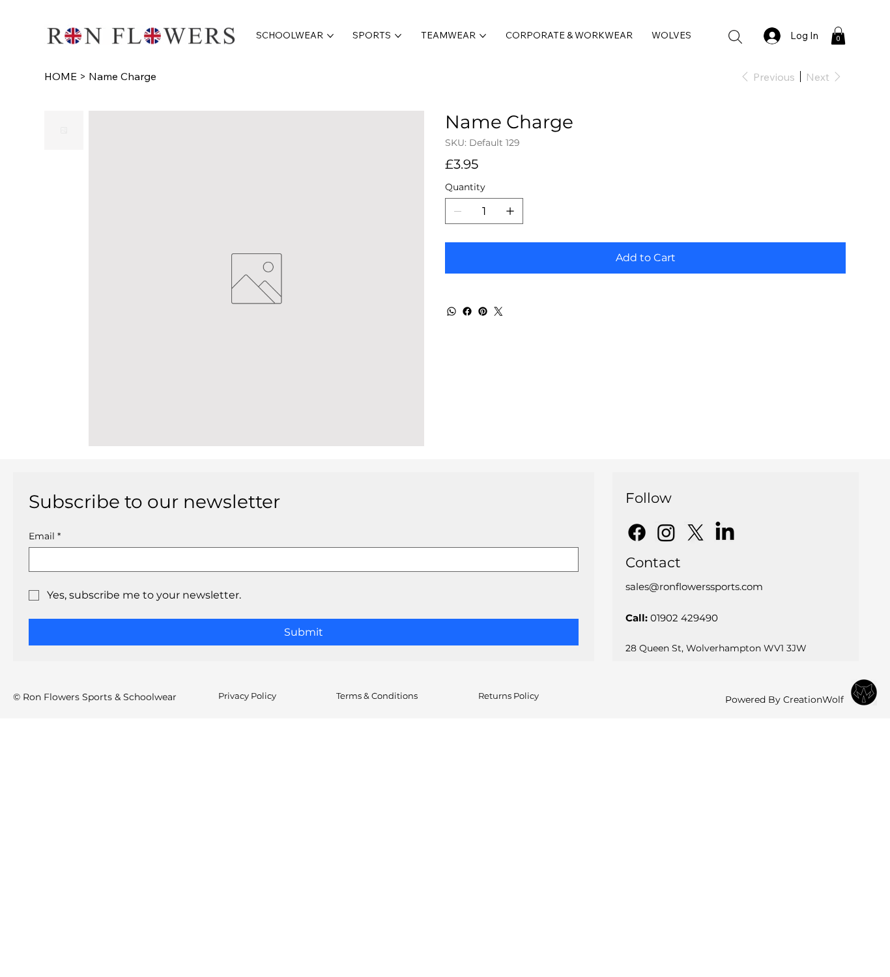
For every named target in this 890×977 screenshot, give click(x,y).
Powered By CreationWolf (784, 699)
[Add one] (510, 211)
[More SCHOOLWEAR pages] (330, 36)
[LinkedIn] (724, 532)
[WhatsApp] (451, 311)
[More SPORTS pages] (398, 36)
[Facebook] (467, 311)
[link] (838, 35)
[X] (695, 532)
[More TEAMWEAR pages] (483, 36)
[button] (735, 37)
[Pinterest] (482, 311)
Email (45, 536)
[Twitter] (498, 311)
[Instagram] (666, 532)
